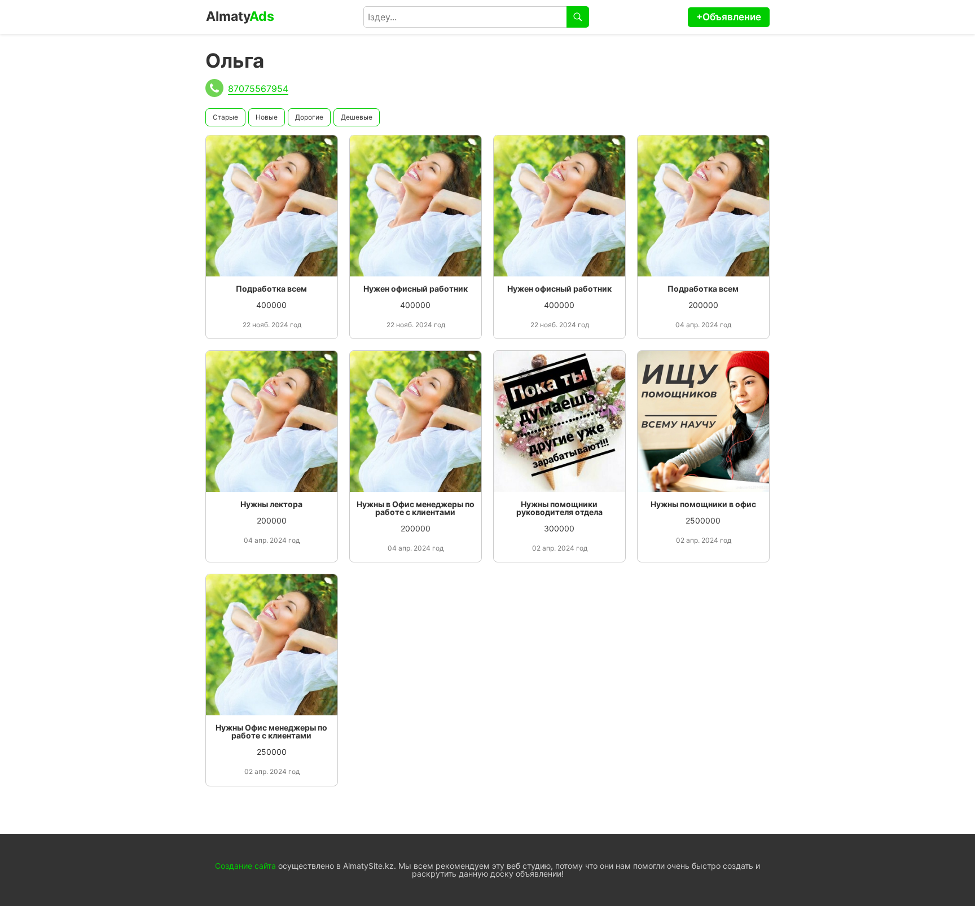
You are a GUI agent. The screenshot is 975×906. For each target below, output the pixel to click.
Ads (240, 16)
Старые (225, 117)
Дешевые (356, 117)
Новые (267, 117)
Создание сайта (245, 865)
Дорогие (309, 117)
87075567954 (258, 88)
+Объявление (728, 17)
